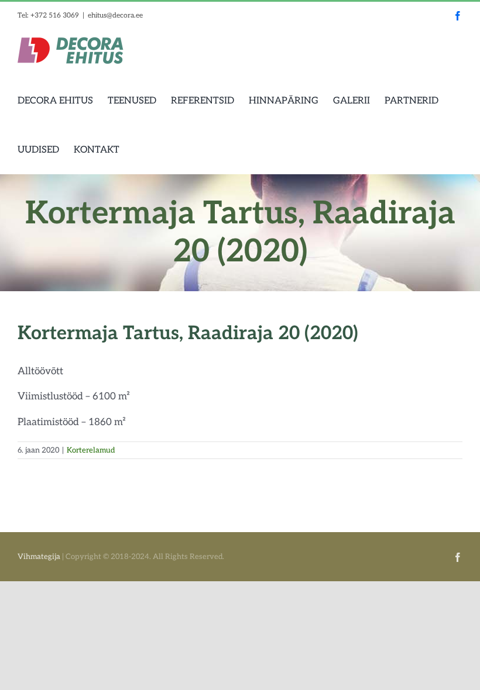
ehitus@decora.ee (115, 15)
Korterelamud (91, 450)
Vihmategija (39, 556)
